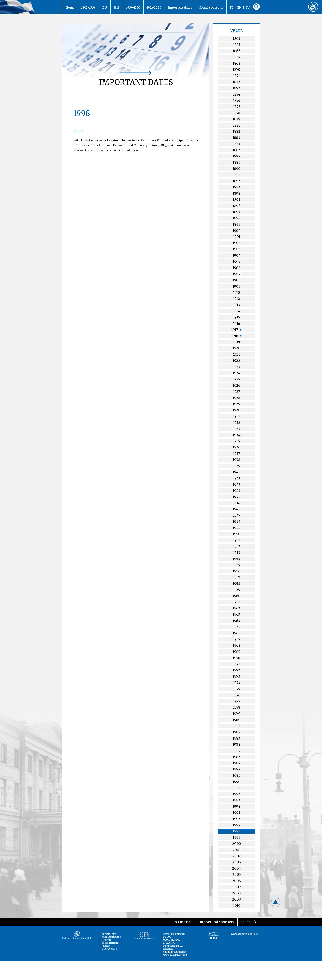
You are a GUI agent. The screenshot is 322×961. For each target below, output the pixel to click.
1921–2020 (154, 7)
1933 (236, 429)
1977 (236, 701)
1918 (117, 7)
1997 (236, 825)
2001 (237, 850)
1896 (236, 206)
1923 (236, 367)
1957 (236, 577)
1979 (236, 713)
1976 (236, 695)
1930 (236, 410)
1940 (237, 472)
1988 (236, 769)
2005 (236, 874)
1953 (236, 552)
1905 (236, 261)
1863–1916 (88, 7)
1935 (236, 441)
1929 (236, 404)
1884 (236, 137)
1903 (236, 249)
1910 (236, 292)
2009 (236, 899)
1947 (236, 515)
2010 (236, 905)
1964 (236, 621)
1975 (236, 689)
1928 (236, 398)
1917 (104, 7)
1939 (236, 466)
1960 (236, 596)
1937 (236, 453)
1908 (236, 280)
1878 (236, 113)
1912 (236, 299)
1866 (236, 51)
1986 (236, 757)
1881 (236, 125)
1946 (236, 509)
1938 (236, 460)
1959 (236, 590)
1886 (236, 150)
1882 (236, 131)
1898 (236, 218)
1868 (236, 63)
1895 (236, 199)
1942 (236, 484)
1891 (236, 175)
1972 (236, 670)
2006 (236, 881)
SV (248, 7)
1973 (236, 676)
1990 (236, 782)
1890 (236, 168)
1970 (236, 658)
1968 (236, 645)
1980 (236, 720)
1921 (236, 354)
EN (239, 7)
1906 (236, 268)
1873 (236, 88)
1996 (236, 819)
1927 (236, 391)
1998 (236, 831)
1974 (236, 683)
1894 (236, 193)
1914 (236, 311)
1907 (236, 274)
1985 (236, 751)
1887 (236, 156)
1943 (236, 491)
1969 (236, 652)
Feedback (248, 922)
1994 (236, 806)
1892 (236, 181)
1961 (236, 602)
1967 (236, 639)
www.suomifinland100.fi (244, 933)
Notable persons (211, 7)
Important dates (180, 7)
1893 (236, 187)
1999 (236, 837)
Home (70, 7)
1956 (236, 571)
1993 (236, 800)
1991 (236, 788)
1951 (236, 540)
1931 (236, 416)
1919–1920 (133, 7)
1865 (236, 45)
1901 (236, 237)
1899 (236, 224)
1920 (236, 348)
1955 (236, 565)
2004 (236, 868)
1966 (236, 633)
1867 (236, 57)
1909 (236, 286)
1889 (236, 162)
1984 (236, 744)
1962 (236, 608)
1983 (236, 738)
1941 (236, 478)
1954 (236, 559)
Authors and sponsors (215, 922)
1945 (236, 503)
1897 (236, 212)
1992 (236, 794)
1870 (236, 69)
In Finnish (182, 922)
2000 (236, 843)
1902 (236, 243)
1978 (236, 707)
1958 (236, 583)
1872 (236, 82)
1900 (237, 230)
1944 (237, 497)
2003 (236, 862)
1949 (236, 528)
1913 (236, 305)
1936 (236, 447)
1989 (236, 775)
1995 (236, 812)
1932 (236, 422)
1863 (236, 38)
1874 (236, 94)
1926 (236, 385)
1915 (236, 317)
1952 (236, 546)
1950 (236, 534)
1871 (236, 76)
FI (231, 7)
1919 (236, 342)
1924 (236, 373)
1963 (236, 614)
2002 (236, 856)
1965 (236, 627)
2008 (236, 893)
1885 (236, 144)
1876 (236, 100)
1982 (236, 732)
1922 (236, 360)
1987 (236, 763)
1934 (236, 435)
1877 (236, 106)
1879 (236, 119)
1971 (236, 664)
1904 (237, 255)
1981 (236, 726)
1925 (236, 379)
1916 (236, 323)
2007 (236, 887)
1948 (236, 521)
